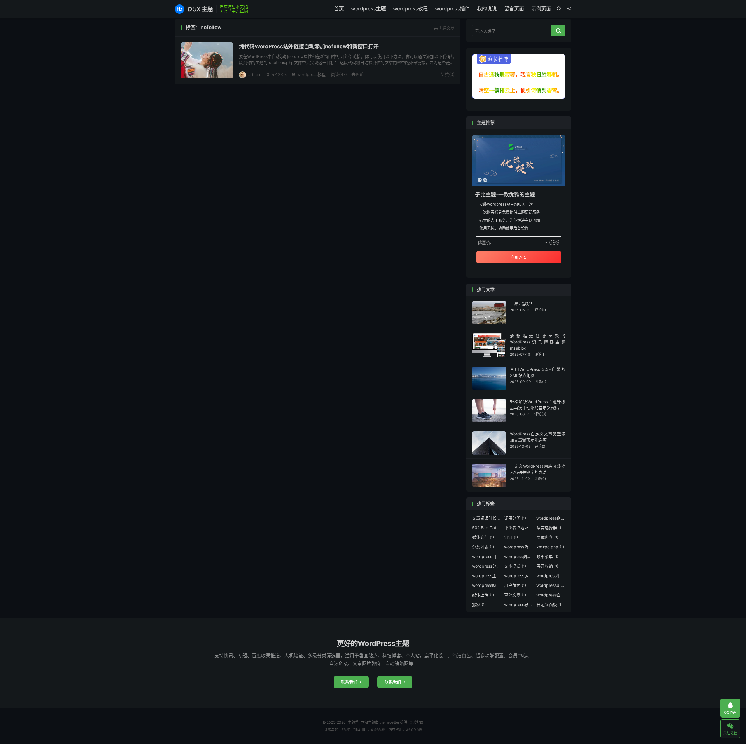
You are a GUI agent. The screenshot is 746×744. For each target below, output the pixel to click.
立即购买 (519, 257)
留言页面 (514, 9)
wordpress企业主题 (551, 518)
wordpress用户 (551, 575)
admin (254, 74)
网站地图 (417, 722)
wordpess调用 (518, 556)
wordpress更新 (551, 585)
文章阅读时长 (486, 518)
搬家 (479, 604)
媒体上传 (483, 594)
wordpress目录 (486, 556)
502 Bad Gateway (486, 527)
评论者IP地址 (518, 527)
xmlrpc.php (550, 546)
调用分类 (515, 518)
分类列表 (483, 546)
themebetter (389, 722)
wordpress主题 (368, 9)
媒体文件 (483, 537)
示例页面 (541, 9)
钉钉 (511, 537)
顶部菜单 (547, 556)
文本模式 (515, 566)
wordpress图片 (486, 585)
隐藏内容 (547, 537)
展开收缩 (547, 566)
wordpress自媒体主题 (551, 594)
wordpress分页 (486, 566)
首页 (339, 9)
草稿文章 (515, 594)
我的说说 (487, 9)
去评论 (357, 74)
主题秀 (194, 9)
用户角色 (515, 585)
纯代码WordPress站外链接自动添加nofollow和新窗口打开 (309, 46)
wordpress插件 (452, 9)
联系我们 (351, 681)
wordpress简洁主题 (518, 546)
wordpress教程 (410, 9)
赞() (447, 74)
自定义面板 (549, 604)
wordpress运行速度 (518, 575)
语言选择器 (549, 527)
